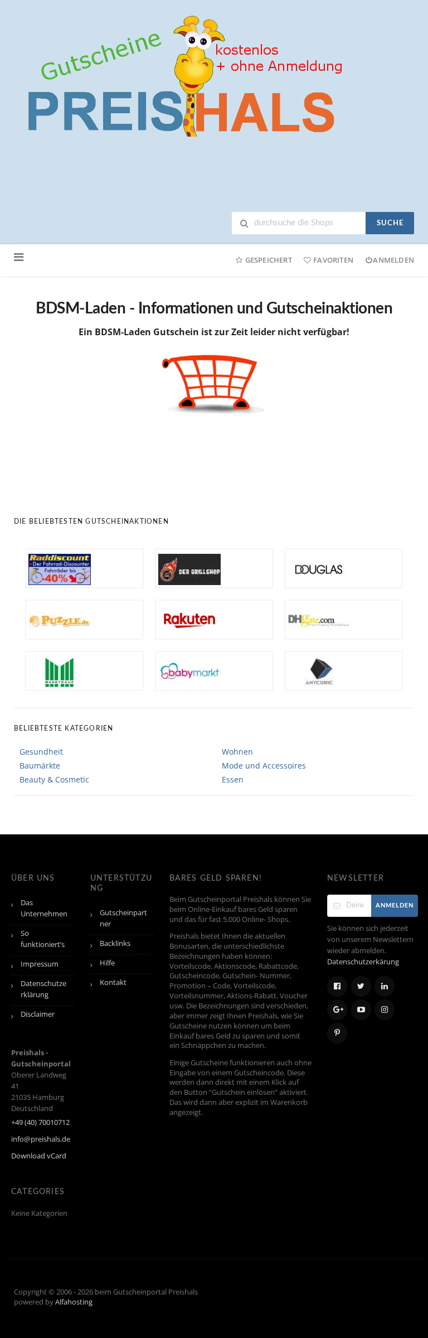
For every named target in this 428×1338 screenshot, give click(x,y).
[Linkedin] (384, 986)
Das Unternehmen (44, 908)
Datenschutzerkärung (363, 962)
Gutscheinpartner (123, 918)
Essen (233, 779)
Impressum (40, 964)
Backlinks (115, 943)
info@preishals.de (40, 1139)
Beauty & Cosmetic (54, 779)
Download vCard (38, 1156)
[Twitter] (361, 986)
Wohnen (237, 751)
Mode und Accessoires (264, 765)
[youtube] (361, 1009)
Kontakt (113, 982)
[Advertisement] (217, 457)
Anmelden (393, 260)
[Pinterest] (337, 1033)
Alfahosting (74, 1302)
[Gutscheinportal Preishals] (181, 74)
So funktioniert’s (43, 939)
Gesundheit (41, 751)
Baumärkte (40, 765)
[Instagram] (384, 1009)
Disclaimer (38, 1014)
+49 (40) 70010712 (40, 1122)
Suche (390, 223)
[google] (337, 1009)
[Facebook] (337, 986)
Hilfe (107, 963)
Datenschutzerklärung (43, 989)
